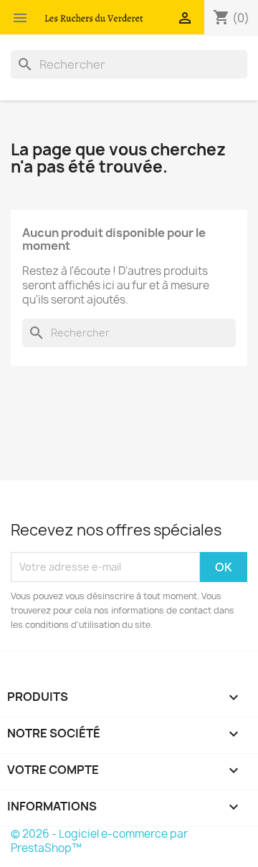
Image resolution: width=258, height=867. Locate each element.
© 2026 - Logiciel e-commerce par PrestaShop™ (99, 841)
